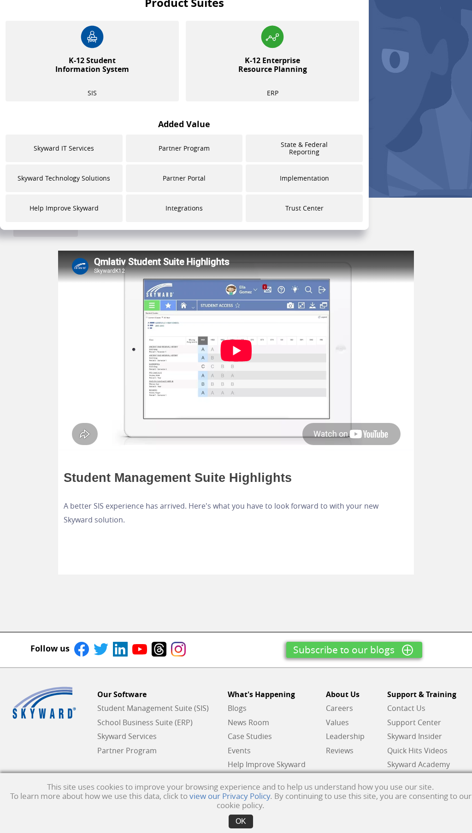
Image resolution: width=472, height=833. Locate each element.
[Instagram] (178, 648)
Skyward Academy (418, 764)
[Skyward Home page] (44, 702)
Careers (339, 708)
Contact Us (406, 708)
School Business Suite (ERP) (145, 722)
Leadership (345, 736)
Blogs (237, 708)
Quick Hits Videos (417, 750)
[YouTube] (139, 648)
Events (239, 750)
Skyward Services (127, 736)
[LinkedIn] (120, 648)
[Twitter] (101, 648)
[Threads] (159, 648)
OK (241, 821)
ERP (272, 76)
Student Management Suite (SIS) (153, 708)
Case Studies (250, 736)
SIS (92, 76)
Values (337, 722)
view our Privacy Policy (229, 796)
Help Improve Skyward (267, 764)
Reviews (340, 750)
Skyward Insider (414, 736)
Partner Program (127, 750)
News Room (248, 722)
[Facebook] (81, 648)
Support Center (414, 722)
